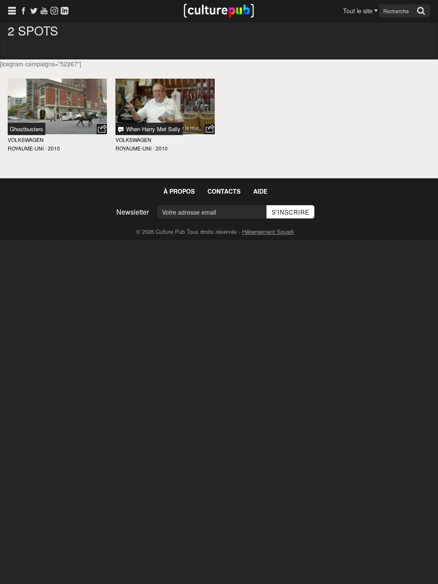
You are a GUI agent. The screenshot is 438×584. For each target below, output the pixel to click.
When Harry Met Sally (152, 129)
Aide (260, 191)
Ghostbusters (26, 129)
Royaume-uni (26, 148)
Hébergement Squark (268, 231)
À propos (179, 191)
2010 (54, 148)
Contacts (223, 191)
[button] (102, 129)
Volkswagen (26, 139)
